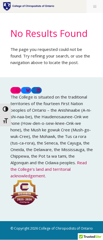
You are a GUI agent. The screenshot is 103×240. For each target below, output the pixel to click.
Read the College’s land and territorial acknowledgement (48, 169)
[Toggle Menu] (95, 6)
